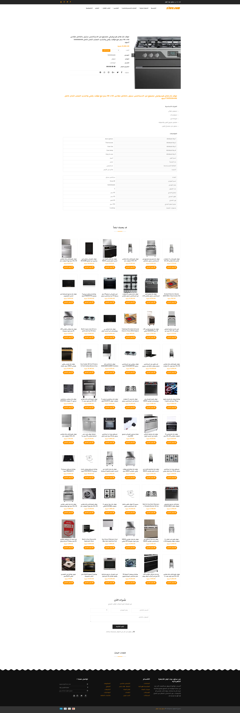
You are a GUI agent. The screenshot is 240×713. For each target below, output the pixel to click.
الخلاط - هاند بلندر (124, 686)
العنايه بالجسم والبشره (129, 8)
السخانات (147, 695)
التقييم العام (125, 67)
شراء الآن (106, 50)
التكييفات (107, 689)
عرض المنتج (171, 267)
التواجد (127, 59)
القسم (127, 63)
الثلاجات (127, 692)
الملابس (116, 8)
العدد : (127, 50)
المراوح (108, 686)
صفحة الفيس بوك (64, 687)
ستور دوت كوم (160, 709)
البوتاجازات (112, 63)
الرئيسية (153, 8)
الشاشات (147, 683)
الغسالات (147, 692)
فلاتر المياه (126, 689)
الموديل (126, 55)
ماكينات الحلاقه (105, 695)
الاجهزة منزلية (144, 8)
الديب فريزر (126, 695)
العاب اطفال (106, 8)
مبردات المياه (145, 689)
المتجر (97, 8)
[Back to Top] (2, 709)
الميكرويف (107, 683)
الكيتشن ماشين (125, 683)
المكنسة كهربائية (144, 686)
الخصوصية (89, 8)
